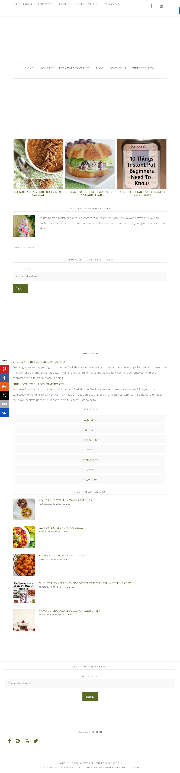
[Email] (4, 404)
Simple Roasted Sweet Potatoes (61, 555)
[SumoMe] (4, 412)
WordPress (122, 767)
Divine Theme (73, 767)
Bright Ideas (90, 420)
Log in (135, 767)
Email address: (22, 269)
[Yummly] (4, 386)
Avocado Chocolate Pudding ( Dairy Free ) (69, 610)
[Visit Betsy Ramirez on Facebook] (151, 6)
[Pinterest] (4, 369)
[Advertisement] (90, 108)
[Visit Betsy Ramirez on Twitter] (36, 741)
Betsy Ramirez (90, 38)
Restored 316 (113, 763)
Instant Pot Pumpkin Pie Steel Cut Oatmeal (38, 193)
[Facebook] (4, 377)
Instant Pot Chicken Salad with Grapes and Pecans (89, 193)
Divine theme (91, 763)
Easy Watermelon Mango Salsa (61, 527)
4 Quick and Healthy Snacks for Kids (39, 361)
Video (90, 470)
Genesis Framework (100, 767)
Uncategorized (90, 460)
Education (90, 430)
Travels (90, 450)
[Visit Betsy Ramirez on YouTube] (27, 741)
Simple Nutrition (90, 440)
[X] (4, 395)
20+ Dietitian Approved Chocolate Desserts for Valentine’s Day (85, 583)
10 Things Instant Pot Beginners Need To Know (141, 193)
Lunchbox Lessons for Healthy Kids (39, 384)
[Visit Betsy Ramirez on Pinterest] (161, 6)
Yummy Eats (90, 480)
